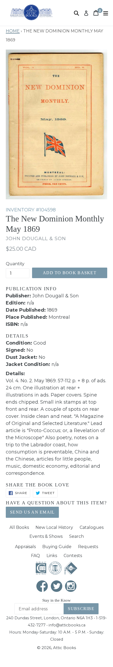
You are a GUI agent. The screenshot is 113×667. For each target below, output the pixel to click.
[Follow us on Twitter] (56, 587)
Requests (88, 546)
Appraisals (25, 546)
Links (52, 555)
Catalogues (92, 527)
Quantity (15, 263)
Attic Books (64, 647)
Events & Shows (46, 536)
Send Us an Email (32, 512)
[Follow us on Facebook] (42, 587)
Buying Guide (56, 546)
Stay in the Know (56, 600)
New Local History (54, 527)
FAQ (35, 555)
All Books (19, 527)
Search (76, 536)
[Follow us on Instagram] (71, 587)
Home (13, 30)
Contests (73, 555)
